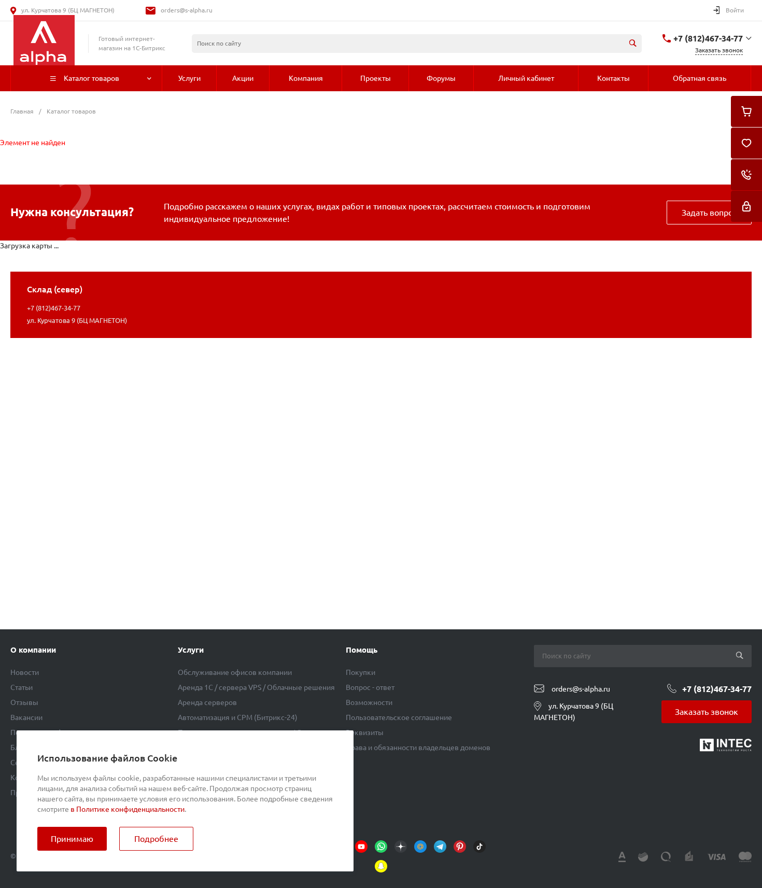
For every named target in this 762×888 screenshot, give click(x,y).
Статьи (21, 687)
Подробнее (156, 838)
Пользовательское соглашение (399, 717)
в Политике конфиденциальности (127, 809)
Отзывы (24, 702)
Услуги (191, 649)
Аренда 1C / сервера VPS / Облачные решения (256, 687)
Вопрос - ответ (370, 687)
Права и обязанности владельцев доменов (418, 747)
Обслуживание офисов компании (235, 672)
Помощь (361, 649)
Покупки (360, 672)
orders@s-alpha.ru (187, 10)
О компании (33, 649)
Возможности (369, 702)
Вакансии (26, 717)
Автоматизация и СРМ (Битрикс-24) (238, 717)
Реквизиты (365, 732)
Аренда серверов (207, 702)
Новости (24, 672)
